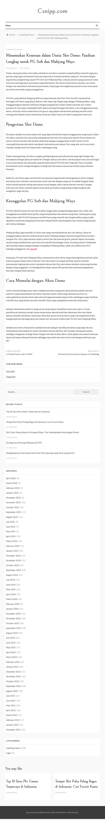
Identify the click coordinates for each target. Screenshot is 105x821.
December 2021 (13, 729)
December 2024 (13, 555)
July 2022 (10, 696)
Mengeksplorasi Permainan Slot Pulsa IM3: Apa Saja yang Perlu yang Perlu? (40, 453)
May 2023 (10, 647)
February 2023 (13, 662)
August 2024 (12, 575)
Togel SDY (10, 377)
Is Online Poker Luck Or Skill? (19, 354)
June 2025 (10, 526)
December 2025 (13, 497)
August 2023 (12, 633)
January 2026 (12, 493)
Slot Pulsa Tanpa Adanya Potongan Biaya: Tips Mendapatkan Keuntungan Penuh (42, 432)
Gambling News (14, 49)
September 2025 (13, 512)
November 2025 (13, 502)
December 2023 (13, 613)
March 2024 (11, 599)
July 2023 (10, 638)
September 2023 (13, 628)
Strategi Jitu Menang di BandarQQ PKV (24, 442)
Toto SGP (10, 371)
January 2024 (12, 609)
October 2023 (12, 623)
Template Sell (72, 812)
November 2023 (13, 618)
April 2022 (11, 710)
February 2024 (13, 604)
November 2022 (13, 676)
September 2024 (13, 570)
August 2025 (12, 517)
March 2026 (11, 483)
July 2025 (10, 522)
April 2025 (11, 536)
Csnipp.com (52, 11)
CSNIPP (26, 68)
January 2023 (12, 667)
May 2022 (10, 705)
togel (8, 753)
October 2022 (12, 681)
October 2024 (12, 565)
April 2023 (11, 652)
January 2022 (12, 725)
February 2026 (13, 488)
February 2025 (13, 546)
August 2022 (12, 691)
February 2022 (13, 720)
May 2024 (10, 589)
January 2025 (12, 551)
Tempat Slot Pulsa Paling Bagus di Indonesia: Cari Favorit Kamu (35, 422)
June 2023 (10, 642)
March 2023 (11, 657)
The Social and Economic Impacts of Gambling (78, 354)
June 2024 (10, 584)
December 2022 (13, 671)
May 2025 (10, 531)
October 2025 (12, 507)
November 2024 (13, 560)
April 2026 (11, 478)
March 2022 (11, 715)
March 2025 (11, 541)
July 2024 (10, 580)
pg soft (33, 249)
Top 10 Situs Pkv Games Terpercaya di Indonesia (28, 411)
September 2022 (13, 686)
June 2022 (10, 700)
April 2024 (11, 594)
